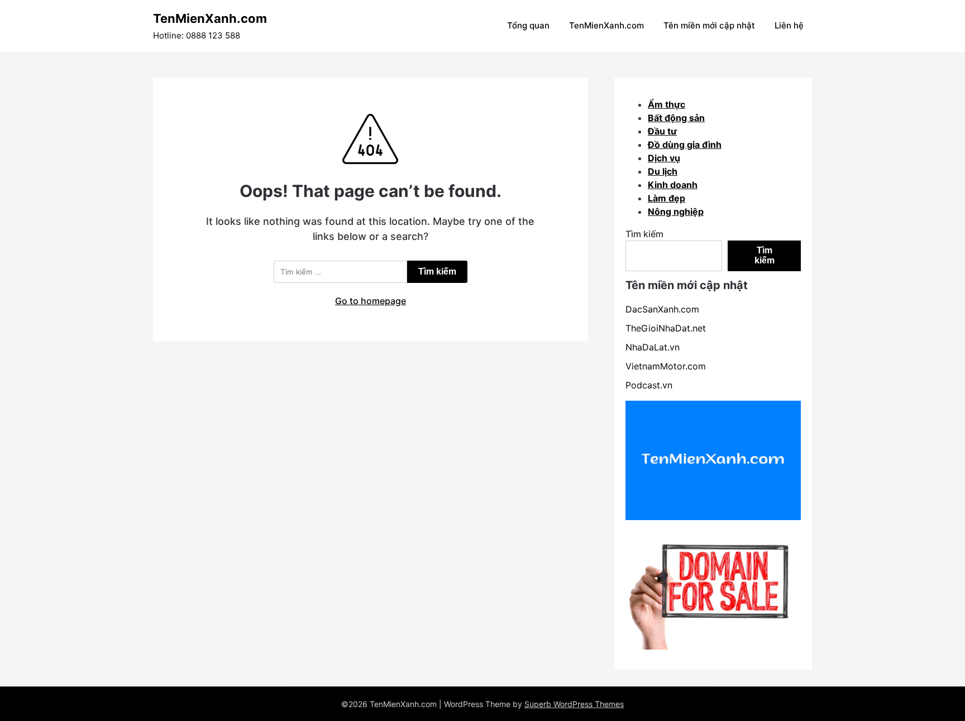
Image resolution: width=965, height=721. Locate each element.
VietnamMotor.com (665, 366)
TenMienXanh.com (210, 18)
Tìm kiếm (644, 233)
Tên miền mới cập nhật (709, 25)
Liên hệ (789, 25)
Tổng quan (528, 25)
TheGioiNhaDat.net (665, 328)
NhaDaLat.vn (652, 347)
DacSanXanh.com (662, 309)
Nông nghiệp (676, 211)
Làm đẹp (666, 198)
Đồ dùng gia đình (685, 144)
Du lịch (662, 171)
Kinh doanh (673, 184)
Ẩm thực (666, 104)
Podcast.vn (648, 385)
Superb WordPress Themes (574, 704)
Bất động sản (676, 117)
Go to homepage (370, 300)
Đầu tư (662, 131)
